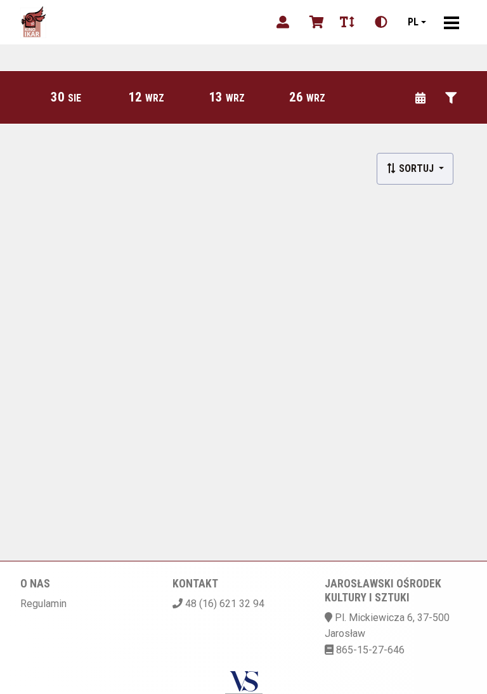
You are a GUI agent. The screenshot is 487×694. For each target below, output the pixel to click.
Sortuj (416, 168)
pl (413, 22)
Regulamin (43, 604)
